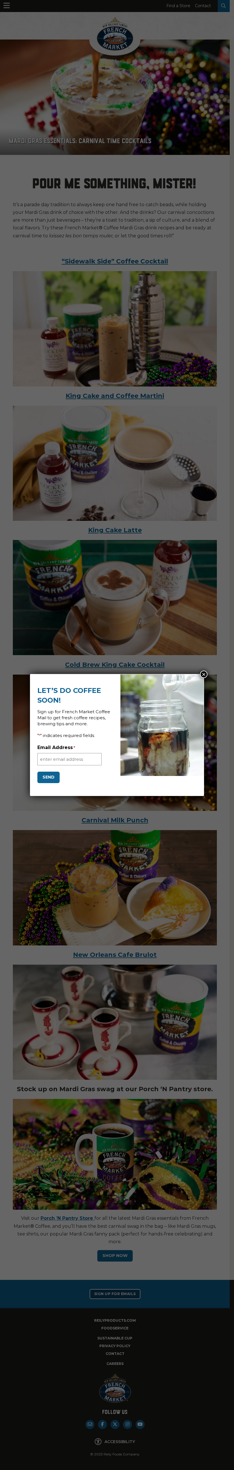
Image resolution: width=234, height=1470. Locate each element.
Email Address (56, 747)
